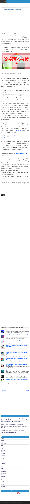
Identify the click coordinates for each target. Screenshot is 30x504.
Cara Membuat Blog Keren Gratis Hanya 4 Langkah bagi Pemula (13, 418)
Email (2, 448)
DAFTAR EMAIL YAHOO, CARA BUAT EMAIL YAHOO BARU (13, 422)
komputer (3, 461)
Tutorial (4, 7)
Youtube (2, 487)
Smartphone (3, 471)
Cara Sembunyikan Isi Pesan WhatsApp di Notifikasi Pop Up (13, 433)
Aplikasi (2, 440)
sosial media (3, 473)
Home (2, 7)
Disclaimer (19, 502)
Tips (2, 478)
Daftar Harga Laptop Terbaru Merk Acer (8, 432)
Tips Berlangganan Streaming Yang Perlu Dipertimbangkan (17, 340)
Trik (2, 479)
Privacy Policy (13, 502)
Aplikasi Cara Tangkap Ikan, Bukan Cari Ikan (14, 370)
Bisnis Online (3, 443)
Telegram (3, 476)
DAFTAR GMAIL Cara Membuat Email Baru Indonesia (12, 424)
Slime (2, 469)
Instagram (3, 455)
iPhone (2, 458)
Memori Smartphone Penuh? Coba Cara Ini (14, 374)
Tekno (2, 474)
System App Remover (22, 153)
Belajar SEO (3, 442)
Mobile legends (4, 465)
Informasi (3, 453)
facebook (3, 450)
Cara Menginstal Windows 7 (6, 428)
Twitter (2, 483)
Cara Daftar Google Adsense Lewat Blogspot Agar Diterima (12, 430)
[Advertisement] (15, 22)
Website (2, 484)
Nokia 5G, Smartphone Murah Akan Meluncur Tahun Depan (17, 330)
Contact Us (7, 502)
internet (2, 456)
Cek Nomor (3, 446)
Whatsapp (3, 486)
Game (2, 451)
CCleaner (18, 130)
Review (2, 466)
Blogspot (3, 445)
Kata (2, 460)
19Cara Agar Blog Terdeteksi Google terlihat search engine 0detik (14, 419)
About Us (3, 502)
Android (2, 438)
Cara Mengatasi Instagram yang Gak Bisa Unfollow (11, 421)
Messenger (3, 463)
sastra (2, 468)
